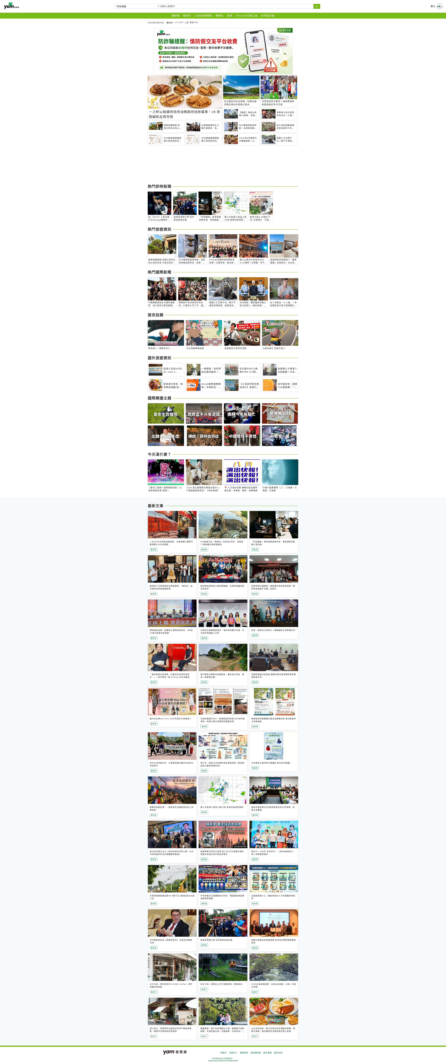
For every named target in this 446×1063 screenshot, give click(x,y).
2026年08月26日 (156, 22)
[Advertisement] (217, 165)
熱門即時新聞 (159, 186)
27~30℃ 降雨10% (186, 22)
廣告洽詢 (278, 1052)
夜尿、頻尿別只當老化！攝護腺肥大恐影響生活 (273, 630)
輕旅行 (187, 15)
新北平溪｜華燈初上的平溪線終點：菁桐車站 (221, 984)
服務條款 (244, 1052)
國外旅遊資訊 (159, 357)
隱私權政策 (256, 1052)
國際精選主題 (159, 398)
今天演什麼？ (159, 454)
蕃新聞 (176, 15)
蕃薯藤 (11, 5)
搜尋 (229, 15)
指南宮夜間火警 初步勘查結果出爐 (216, 940)
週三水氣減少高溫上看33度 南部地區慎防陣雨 (221, 807)
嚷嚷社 (220, 15)
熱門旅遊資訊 (159, 229)
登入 (433, 6)
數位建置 (267, 1052)
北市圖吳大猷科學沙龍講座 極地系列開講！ (271, 763)
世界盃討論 (267, 15)
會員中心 (233, 1052)
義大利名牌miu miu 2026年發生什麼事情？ (171, 718)
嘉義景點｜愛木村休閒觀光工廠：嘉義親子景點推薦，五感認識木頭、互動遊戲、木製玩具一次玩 (222, 1031)
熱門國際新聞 (159, 272)
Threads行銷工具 (247, 15)
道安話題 (156, 314)
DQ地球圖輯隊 (203, 15)
